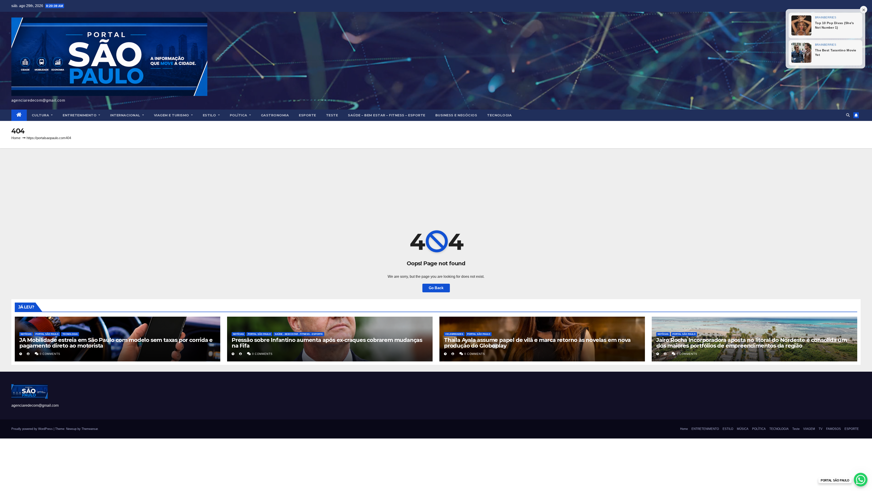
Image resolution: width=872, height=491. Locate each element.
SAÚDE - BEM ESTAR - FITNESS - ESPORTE (299, 334)
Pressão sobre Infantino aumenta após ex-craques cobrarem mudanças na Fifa (327, 343)
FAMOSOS (833, 429)
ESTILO (210, 115)
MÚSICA (742, 429)
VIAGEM (809, 429)
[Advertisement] (436, 182)
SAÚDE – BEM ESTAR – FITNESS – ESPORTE (386, 115)
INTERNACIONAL (125, 115)
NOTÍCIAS (26, 334)
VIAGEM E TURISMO (172, 115)
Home (15, 138)
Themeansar (90, 429)
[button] (848, 115)
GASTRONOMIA (275, 115)
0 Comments (50, 354)
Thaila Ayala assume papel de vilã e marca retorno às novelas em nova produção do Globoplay (537, 343)
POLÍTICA (239, 115)
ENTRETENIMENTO (80, 115)
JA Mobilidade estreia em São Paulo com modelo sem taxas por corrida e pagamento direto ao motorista (116, 343)
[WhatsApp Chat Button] (860, 479)
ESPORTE (307, 115)
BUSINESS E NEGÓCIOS (456, 115)
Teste (332, 115)
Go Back (436, 288)
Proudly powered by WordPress (32, 429)
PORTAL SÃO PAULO (47, 334)
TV (820, 429)
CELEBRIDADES (454, 334)
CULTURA (41, 115)
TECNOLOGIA (499, 115)
